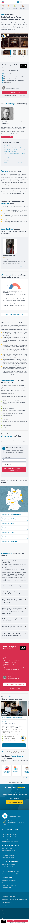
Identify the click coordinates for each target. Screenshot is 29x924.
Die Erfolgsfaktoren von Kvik (10, 157)
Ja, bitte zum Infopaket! (7, 136)
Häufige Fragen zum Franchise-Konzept (13, 162)
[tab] (6, 52)
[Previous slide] (24, 778)
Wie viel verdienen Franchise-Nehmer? (10, 841)
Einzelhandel (5, 717)
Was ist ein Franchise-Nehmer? (9, 869)
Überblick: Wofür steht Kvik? (10, 145)
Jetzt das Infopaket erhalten (14, 684)
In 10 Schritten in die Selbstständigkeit (10, 836)
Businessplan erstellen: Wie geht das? (10, 873)
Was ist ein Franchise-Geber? (8, 866)
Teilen (25, 32)
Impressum (4, 913)
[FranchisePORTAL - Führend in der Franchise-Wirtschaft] (2, 2)
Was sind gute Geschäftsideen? (9, 864)
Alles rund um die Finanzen (8, 855)
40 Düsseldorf (10, 528)
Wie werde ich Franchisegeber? (9, 880)
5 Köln (8, 532)
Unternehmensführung (7, 853)
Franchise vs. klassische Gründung (9, 834)
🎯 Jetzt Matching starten (14, 802)
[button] (21, 2)
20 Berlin (9, 523)
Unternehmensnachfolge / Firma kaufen (11, 871)
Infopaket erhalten (17, 921)
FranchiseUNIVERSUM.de (7, 902)
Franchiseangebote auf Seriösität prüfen (11, 839)
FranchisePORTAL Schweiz (8, 899)
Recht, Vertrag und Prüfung (8, 857)
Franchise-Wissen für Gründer (8, 850)
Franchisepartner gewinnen (8, 883)
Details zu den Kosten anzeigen (13, 314)
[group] (6, 770)
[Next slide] (27, 778)
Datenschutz (5, 916)
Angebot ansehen (13, 745)
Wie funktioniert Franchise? (8, 832)
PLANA (4, 721)
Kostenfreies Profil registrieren (9, 885)
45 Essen (9, 537)
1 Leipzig (9, 519)
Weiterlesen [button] (21, 266)
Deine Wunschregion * (7, 457)
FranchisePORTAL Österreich (8, 896)
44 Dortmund (10, 541)
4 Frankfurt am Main (11, 514)
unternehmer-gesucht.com (21, 899)
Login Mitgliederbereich (7, 887)
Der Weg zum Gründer (7, 848)
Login (25, 2)
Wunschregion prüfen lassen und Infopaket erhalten (13, 469)
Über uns (4, 910)
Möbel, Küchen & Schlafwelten (16, 717)
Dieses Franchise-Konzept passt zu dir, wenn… (14, 147)
